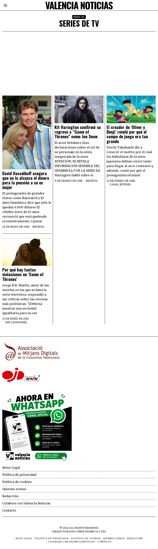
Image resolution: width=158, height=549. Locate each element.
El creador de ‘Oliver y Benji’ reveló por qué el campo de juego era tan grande (127, 134)
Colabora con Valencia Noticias (26, 503)
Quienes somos (14, 489)
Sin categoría (16, 322)
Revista (38, 226)
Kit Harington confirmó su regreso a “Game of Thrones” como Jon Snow (78, 132)
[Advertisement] (79, 60)
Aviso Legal (11, 467)
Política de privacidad (19, 475)
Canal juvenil (120, 184)
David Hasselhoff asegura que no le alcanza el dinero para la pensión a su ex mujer (25, 180)
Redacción (10, 496)
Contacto (9, 510)
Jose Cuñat (76, 531)
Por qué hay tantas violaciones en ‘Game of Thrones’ (23, 274)
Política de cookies (17, 482)
